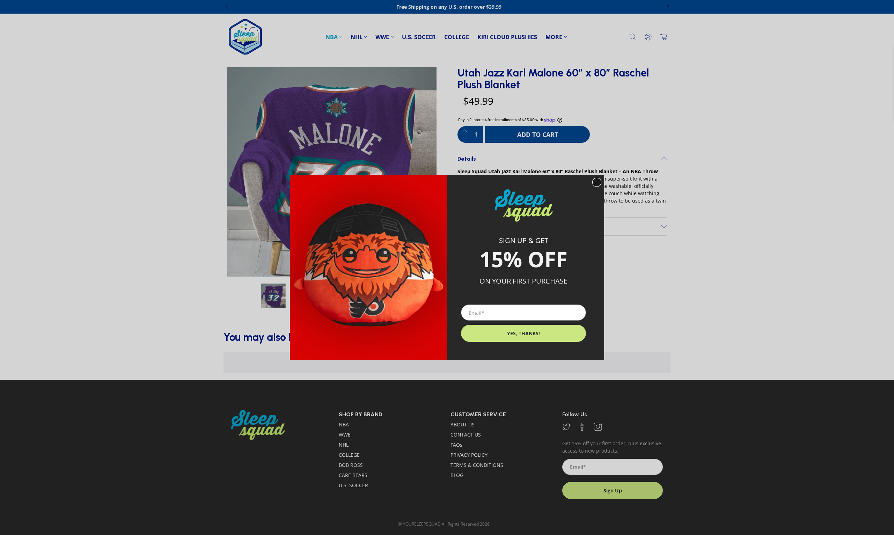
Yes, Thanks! (523, 333)
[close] (597, 182)
